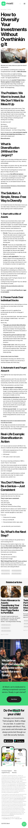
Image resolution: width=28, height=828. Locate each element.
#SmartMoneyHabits (16, 573)
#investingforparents (16, 570)
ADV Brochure (13, 813)
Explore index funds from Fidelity (10, 356)
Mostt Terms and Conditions (8, 815)
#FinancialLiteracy (6, 570)
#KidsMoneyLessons (6, 624)
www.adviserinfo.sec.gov (19, 798)
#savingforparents (6, 573)
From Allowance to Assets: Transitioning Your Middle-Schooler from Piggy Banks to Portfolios (10, 606)
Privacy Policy (19, 813)
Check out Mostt (22, 561)
